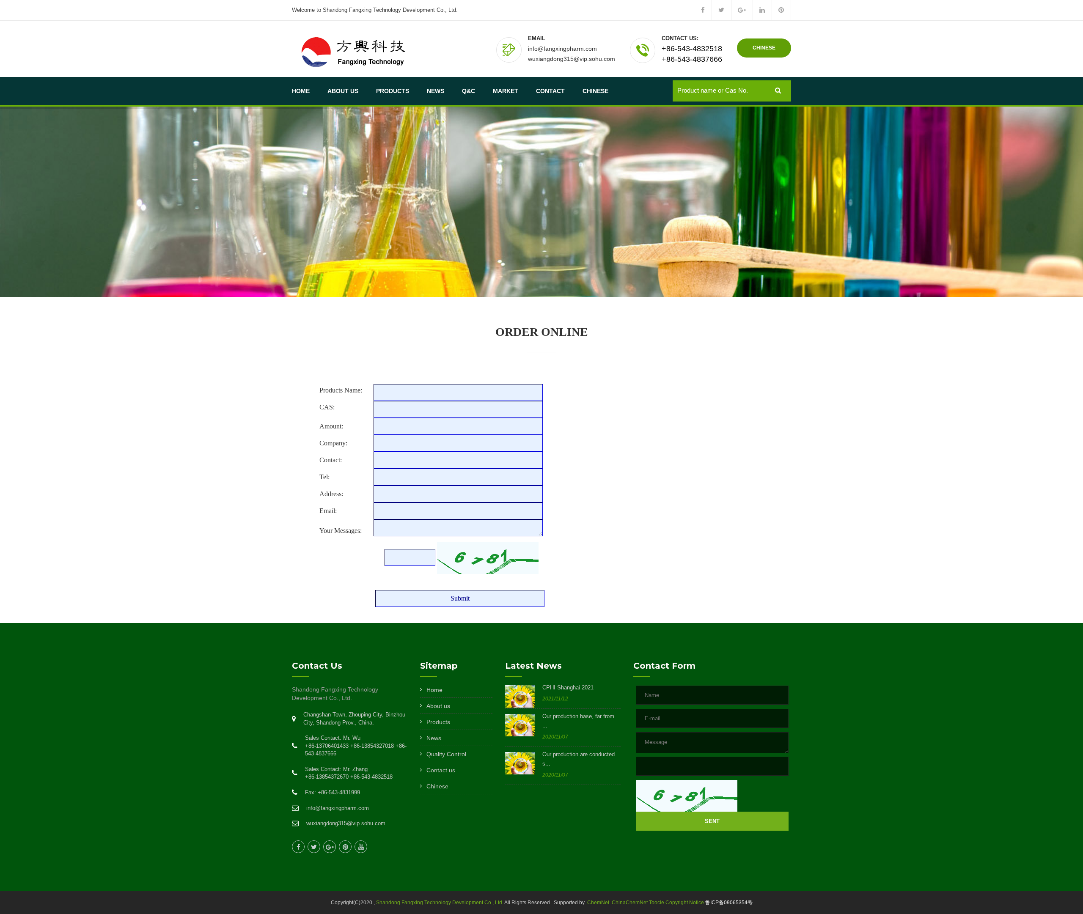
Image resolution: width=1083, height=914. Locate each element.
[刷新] (686, 796)
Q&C (468, 91)
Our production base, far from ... (578, 721)
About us (438, 706)
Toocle (656, 903)
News (435, 91)
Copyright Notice (684, 903)
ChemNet (598, 903)
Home (301, 91)
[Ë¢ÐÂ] (488, 558)
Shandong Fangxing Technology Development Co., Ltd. (439, 903)
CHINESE (764, 48)
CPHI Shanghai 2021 (568, 687)
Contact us (440, 770)
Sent (712, 821)
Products (392, 91)
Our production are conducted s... (578, 759)
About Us (342, 91)
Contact (550, 91)
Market (505, 91)
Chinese (595, 91)
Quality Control (446, 754)
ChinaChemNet (629, 903)
